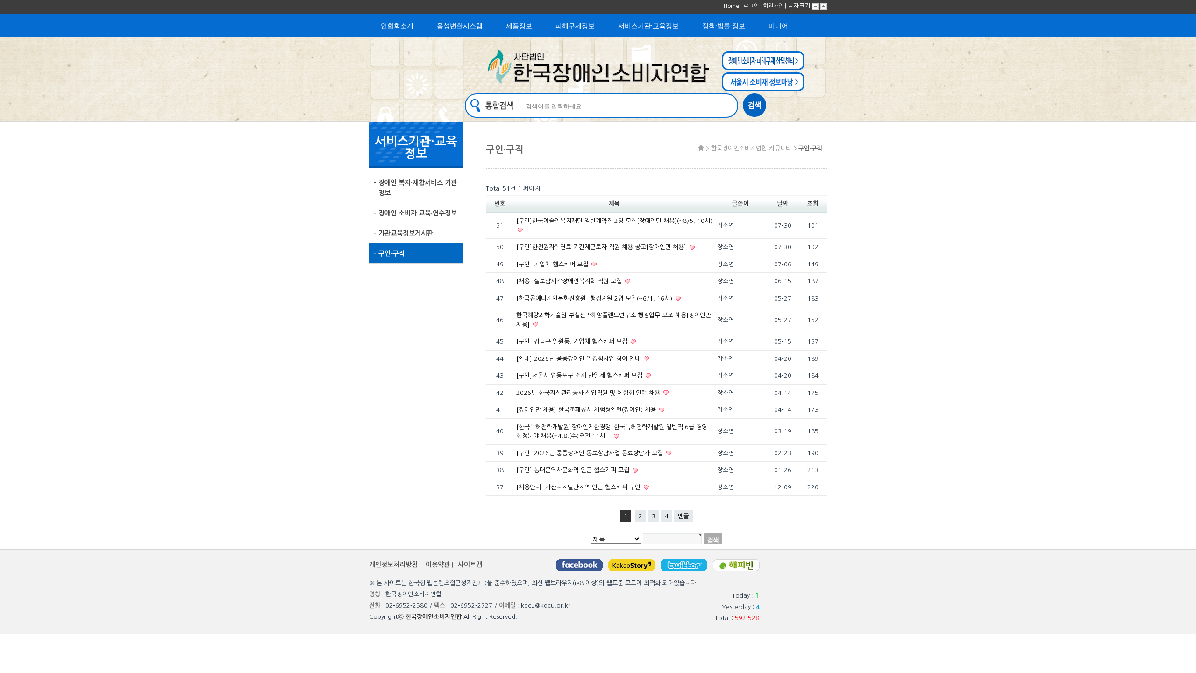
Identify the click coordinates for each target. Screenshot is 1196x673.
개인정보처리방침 (393, 564)
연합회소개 (397, 25)
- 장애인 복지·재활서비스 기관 (415, 187)
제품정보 (519, 25)
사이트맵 (470, 564)
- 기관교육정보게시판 (403, 233)
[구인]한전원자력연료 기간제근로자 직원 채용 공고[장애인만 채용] (602, 247)
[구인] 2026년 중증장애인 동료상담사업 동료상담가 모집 (590, 453)
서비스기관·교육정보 (648, 25)
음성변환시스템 (460, 25)
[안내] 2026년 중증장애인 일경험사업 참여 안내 (579, 359)
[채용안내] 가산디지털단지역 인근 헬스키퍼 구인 (579, 487)
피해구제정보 (575, 25)
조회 (813, 204)
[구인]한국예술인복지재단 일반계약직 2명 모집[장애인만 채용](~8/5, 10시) (614, 221)
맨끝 (683, 516)
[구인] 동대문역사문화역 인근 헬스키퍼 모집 (573, 470)
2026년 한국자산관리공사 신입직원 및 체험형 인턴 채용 (589, 393)
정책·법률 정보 (723, 25)
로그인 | (753, 6)
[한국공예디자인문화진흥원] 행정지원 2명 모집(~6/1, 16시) (595, 298)
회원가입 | (775, 6)
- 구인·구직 (389, 253)
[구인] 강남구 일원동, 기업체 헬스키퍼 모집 (572, 341)
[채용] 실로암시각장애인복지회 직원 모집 (570, 281)
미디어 (778, 25)
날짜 (782, 204)
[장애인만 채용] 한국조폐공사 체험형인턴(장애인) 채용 (587, 410)
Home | (733, 6)
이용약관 (438, 564)
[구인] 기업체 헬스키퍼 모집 (553, 264)
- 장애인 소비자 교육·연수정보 (415, 213)
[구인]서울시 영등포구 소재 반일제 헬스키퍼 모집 (580, 375)
